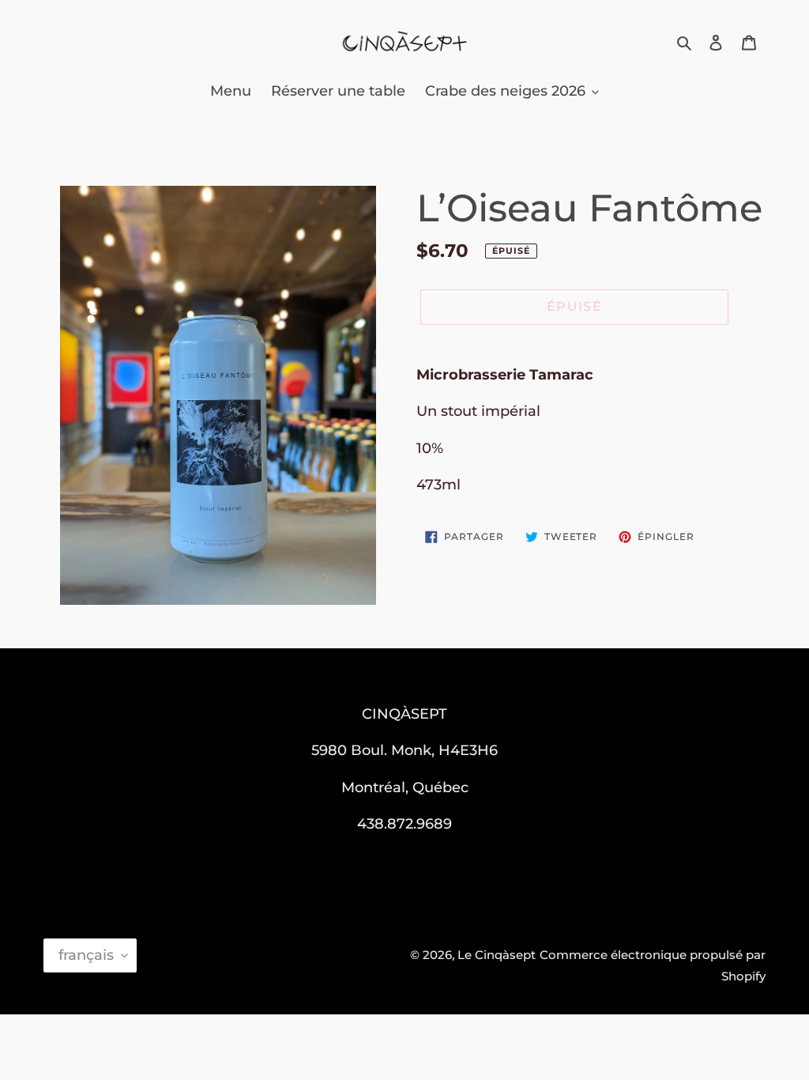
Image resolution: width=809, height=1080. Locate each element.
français (86, 955)
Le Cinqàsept (496, 954)
